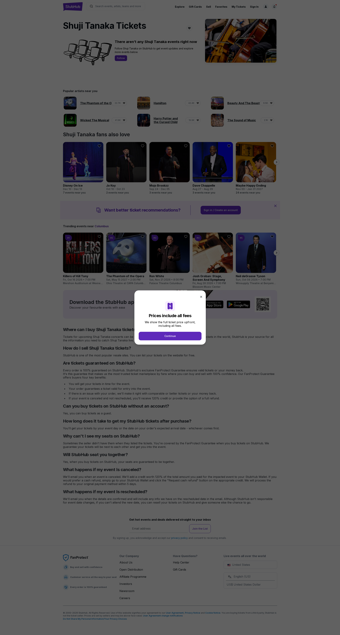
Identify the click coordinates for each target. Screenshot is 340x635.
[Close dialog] (201, 297)
